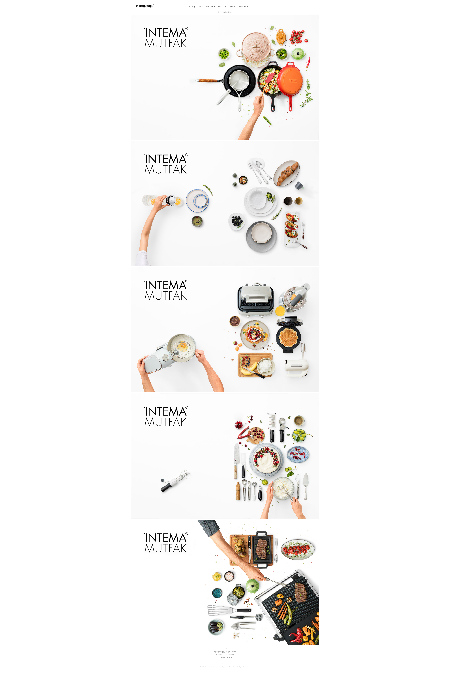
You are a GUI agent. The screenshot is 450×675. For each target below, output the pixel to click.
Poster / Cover (204, 7)
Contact (233, 7)
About (225, 7)
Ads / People (192, 7)
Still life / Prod (216, 7)
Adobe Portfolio (229, 667)
